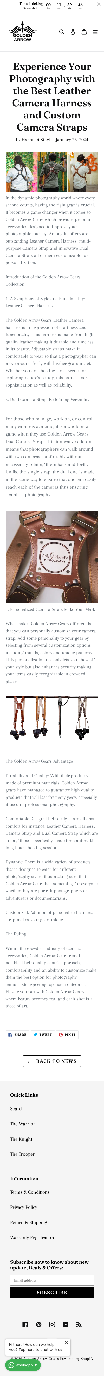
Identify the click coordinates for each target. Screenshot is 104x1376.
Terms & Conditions (30, 1192)
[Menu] (95, 31)
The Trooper (22, 1154)
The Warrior (22, 1124)
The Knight (21, 1139)
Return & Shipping (28, 1222)
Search (17, 1109)
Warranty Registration (32, 1237)
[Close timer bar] (99, 4)
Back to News (56, 1061)
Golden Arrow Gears (41, 1358)
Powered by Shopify (76, 1358)
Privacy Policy (23, 1207)
